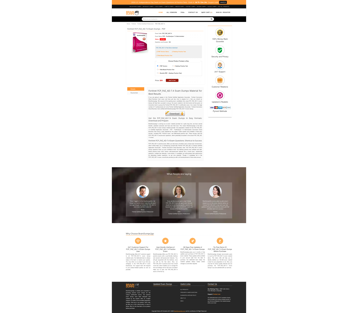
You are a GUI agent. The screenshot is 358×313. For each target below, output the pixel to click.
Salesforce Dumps (135, 6)
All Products (184, 289)
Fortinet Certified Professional (145, 24)
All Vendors (172, 12)
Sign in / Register (223, 12)
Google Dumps (212, 6)
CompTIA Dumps (169, 6)
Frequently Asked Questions (188, 292)
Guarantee (134, 92)
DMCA (181, 301)
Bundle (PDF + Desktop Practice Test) (170, 73)
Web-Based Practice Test (166, 69)
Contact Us (193, 12)
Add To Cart (172, 80)
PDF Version (163, 65)
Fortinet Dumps (190, 6)
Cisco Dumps (159, 6)
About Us (183, 298)
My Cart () (207, 12)
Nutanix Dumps (201, 6)
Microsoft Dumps (148, 6)
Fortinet (134, 24)
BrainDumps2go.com (179, 311)
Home (161, 12)
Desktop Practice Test (181, 65)
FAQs (183, 12)
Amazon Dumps (179, 6)
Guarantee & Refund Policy (188, 295)
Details (133, 89)
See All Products (223, 6)
